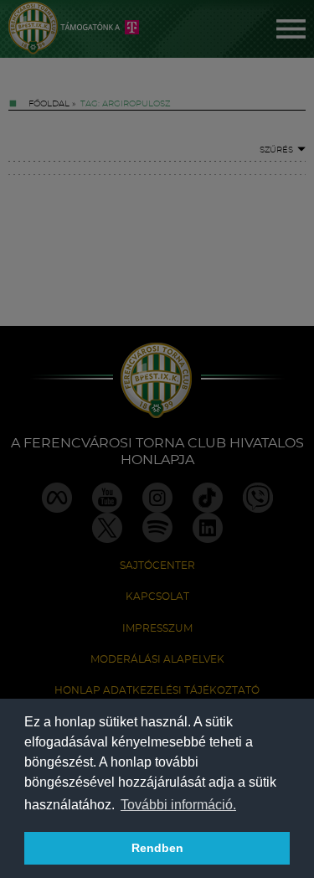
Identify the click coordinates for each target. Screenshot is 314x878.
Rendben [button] (157, 848)
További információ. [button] (178, 805)
